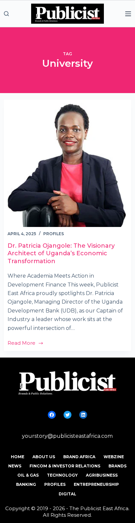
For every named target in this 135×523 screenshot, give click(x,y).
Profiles (53, 233)
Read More (26, 343)
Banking (26, 484)
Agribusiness (102, 475)
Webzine (114, 456)
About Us (43, 456)
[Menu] (128, 14)
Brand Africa (79, 456)
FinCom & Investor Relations (64, 465)
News (14, 465)
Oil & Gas (28, 475)
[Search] (6, 13)
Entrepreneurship (96, 484)
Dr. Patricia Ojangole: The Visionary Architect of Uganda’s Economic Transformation (61, 253)
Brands (117, 465)
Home (17, 456)
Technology (62, 475)
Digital (67, 493)
